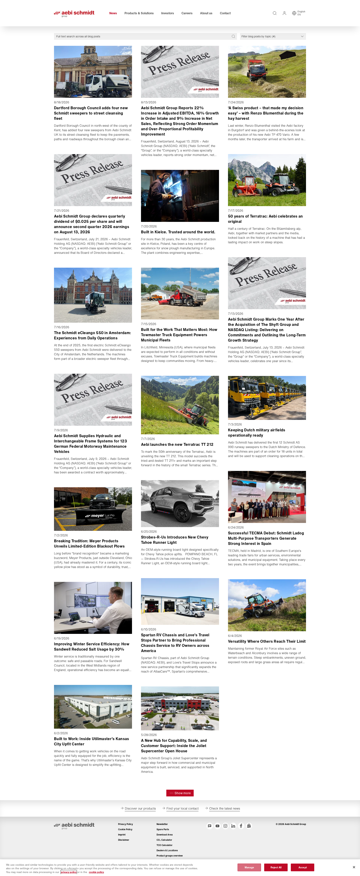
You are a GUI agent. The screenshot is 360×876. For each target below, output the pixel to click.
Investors (167, 13)
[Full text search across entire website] (274, 13)
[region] (180, 867)
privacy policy (68, 872)
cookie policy (96, 872)
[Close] (354, 867)
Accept (302, 867)
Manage (249, 867)
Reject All (276, 867)
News (113, 13)
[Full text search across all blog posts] (233, 36)
